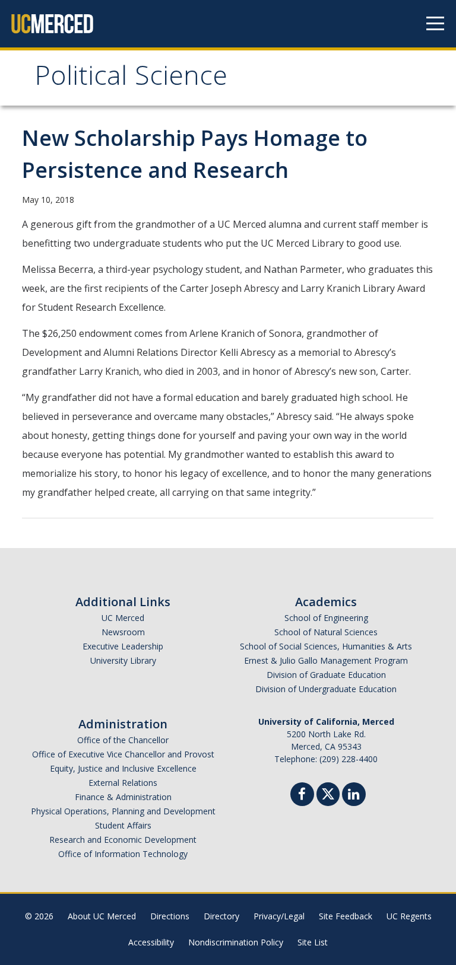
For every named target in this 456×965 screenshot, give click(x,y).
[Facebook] (302, 795)
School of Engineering (326, 617)
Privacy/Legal (279, 916)
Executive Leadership (123, 646)
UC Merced (123, 617)
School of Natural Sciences (326, 632)
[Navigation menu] (435, 23)
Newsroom (123, 632)
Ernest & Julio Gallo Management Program (326, 660)
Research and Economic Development (123, 839)
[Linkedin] (354, 795)
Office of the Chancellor (123, 740)
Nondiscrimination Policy (235, 942)
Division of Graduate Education (326, 674)
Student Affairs (123, 825)
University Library (123, 660)
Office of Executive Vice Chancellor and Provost (123, 754)
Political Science (130, 79)
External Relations (122, 782)
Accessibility (151, 942)
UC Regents (409, 916)
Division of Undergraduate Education (326, 689)
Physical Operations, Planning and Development (123, 811)
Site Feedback (345, 916)
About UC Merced (102, 916)
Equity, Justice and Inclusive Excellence (123, 768)
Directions (169, 916)
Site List (312, 942)
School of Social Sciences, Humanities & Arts (326, 646)
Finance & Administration (123, 796)
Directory (221, 916)
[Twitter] (328, 793)
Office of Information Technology (123, 853)
